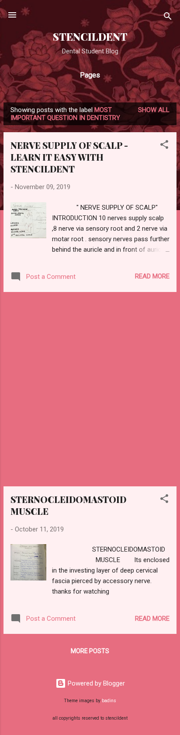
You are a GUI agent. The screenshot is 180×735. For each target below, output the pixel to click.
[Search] (168, 17)
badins (109, 700)
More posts (90, 650)
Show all (154, 110)
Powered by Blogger (95, 683)
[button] (164, 146)
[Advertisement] (90, 389)
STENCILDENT (90, 36)
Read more (152, 276)
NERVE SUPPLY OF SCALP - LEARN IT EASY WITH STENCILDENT (69, 157)
